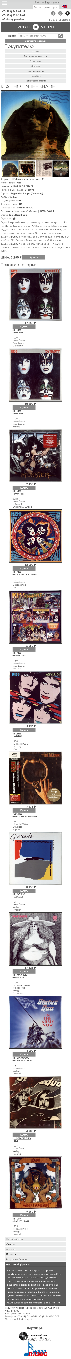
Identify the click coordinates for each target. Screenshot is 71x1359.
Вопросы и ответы (35, 80)
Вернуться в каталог (35, 56)
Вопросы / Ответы (16, 1259)
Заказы (35, 65)
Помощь (36, 75)
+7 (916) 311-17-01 (13, 15)
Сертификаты (35, 70)
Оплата (10, 1244)
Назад (35, 51)
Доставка (11, 1249)
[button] (67, 93)
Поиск (12, 35)
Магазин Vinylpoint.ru (18, 1264)
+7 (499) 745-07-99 (13, 11)
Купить (34, 257)
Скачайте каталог (35, 40)
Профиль (35, 61)
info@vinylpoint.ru (13, 19)
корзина (55, 2)
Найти (60, 36)
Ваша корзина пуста (46, 7)
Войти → (39, 2)
